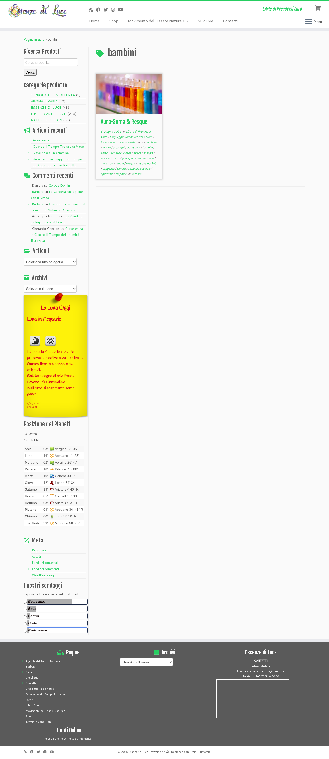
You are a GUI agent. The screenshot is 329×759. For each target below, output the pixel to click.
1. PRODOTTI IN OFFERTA (53, 95)
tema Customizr (201, 752)
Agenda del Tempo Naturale (43, 661)
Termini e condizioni (39, 722)
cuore (137, 153)
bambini (147, 147)
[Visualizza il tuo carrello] (318, 7)
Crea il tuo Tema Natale (40, 689)
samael (121, 168)
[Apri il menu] (308, 22)
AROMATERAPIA (44, 101)
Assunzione (41, 140)
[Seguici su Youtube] (122, 9)
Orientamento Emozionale (118, 142)
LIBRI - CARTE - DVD (48, 113)
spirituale (107, 174)
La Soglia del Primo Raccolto (55, 165)
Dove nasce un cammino (51, 152)
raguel (119, 163)
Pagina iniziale (34, 39)
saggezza (108, 168)
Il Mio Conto (33, 705)
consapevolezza (121, 153)
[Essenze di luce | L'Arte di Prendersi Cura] (38, 11)
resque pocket (146, 163)
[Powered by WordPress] (167, 751)
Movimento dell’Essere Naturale (157, 21)
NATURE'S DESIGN (46, 120)
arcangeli (119, 147)
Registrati (39, 550)
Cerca (30, 72)
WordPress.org (43, 575)
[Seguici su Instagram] (114, 9)
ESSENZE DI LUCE (46, 107)
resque (131, 163)
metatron (107, 163)
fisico (116, 158)
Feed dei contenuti (45, 563)
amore (106, 147)
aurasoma (134, 147)
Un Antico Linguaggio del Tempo (57, 159)
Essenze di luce (138, 752)
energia (148, 153)
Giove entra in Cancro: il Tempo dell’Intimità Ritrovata (57, 234)
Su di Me (205, 21)
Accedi (36, 556)
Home (94, 21)
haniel (142, 158)
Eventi (29, 700)
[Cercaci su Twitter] (107, 9)
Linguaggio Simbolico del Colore (131, 137)
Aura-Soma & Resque (124, 121)
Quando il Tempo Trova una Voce (58, 146)
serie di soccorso (139, 168)
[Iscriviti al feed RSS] (92, 9)
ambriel (152, 142)
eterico (106, 158)
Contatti (230, 21)
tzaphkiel (121, 174)
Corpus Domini (59, 185)
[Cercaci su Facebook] (100, 9)
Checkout (32, 678)
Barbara (38, 191)
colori (105, 153)
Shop (113, 21)
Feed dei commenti (45, 569)
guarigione (129, 158)
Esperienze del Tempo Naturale (45, 694)
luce (151, 158)
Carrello (30, 672)
